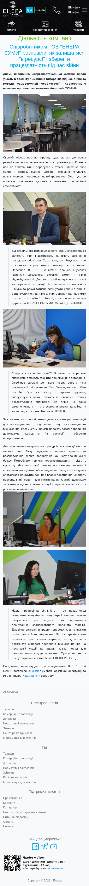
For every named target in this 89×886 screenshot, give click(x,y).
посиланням (55, 868)
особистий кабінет (45, 29)
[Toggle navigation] (85, 10)
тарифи (78, 29)
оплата (11, 29)
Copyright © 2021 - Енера (45, 880)
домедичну (32, 675)
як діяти (33, 670)
